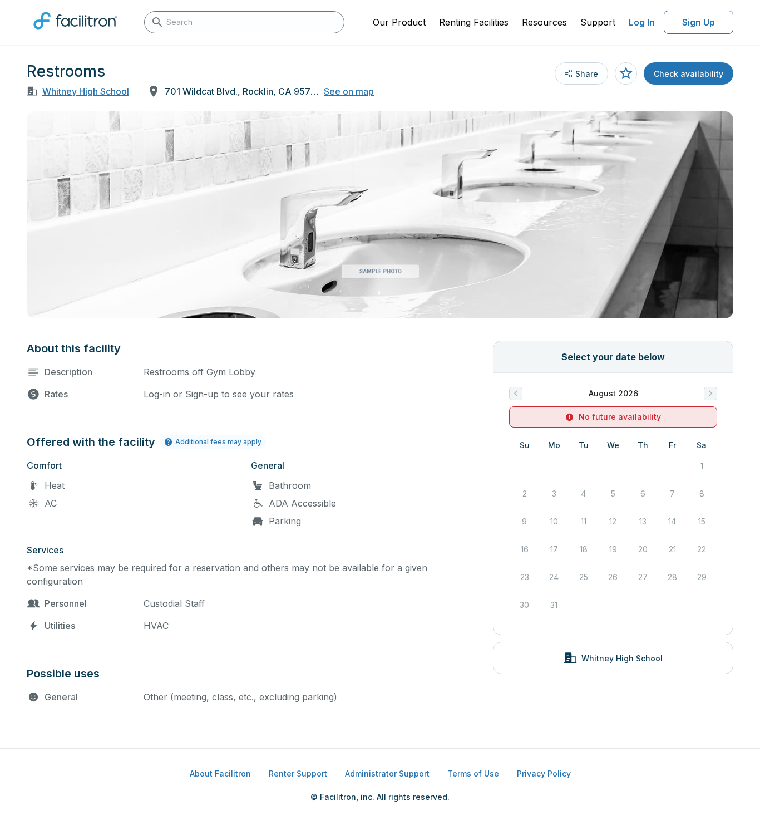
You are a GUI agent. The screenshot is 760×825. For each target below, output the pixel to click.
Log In (642, 22)
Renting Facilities (474, 22)
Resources (544, 22)
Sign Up (698, 22)
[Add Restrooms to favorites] (626, 73)
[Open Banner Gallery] (380, 214)
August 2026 (613, 393)
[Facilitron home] (75, 32)
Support (597, 22)
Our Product (399, 22)
